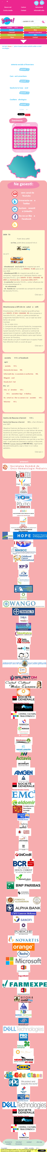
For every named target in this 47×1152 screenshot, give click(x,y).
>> (27, 109)
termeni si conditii (8, 1143)
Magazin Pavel (9, 378)
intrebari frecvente (19, 1143)
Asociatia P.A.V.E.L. (10, 366)
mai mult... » (24, 69)
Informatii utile (39, 10)
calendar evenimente (23, 151)
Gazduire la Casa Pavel (19, 88)
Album (12, 37)
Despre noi (7, 7)
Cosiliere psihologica (18, 100)
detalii (29, 1151)
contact (29, 1142)
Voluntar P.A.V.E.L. (10, 402)
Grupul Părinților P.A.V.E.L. (14, 390)
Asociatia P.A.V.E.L (12, 27)
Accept (42, 1150)
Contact (23, 10)
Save (28, 115)
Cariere (23, 7)
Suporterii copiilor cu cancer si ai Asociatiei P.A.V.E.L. (23, 398)
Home (9, 46)
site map (39, 1142)
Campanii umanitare (18, 76)
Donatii (11, 30)
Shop (35, 30)
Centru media (7, 10)
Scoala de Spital (10, 382)
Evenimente (12, 35)
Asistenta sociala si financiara (22, 65)
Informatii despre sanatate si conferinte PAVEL (21, 374)
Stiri (35, 35)
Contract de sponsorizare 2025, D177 (23, 280)
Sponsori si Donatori (35, 32)
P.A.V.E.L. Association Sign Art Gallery (17, 394)
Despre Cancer (35, 27)
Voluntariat (39, 7)
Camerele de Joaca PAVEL (13, 370)
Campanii (12, 32)
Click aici (38, 295)
